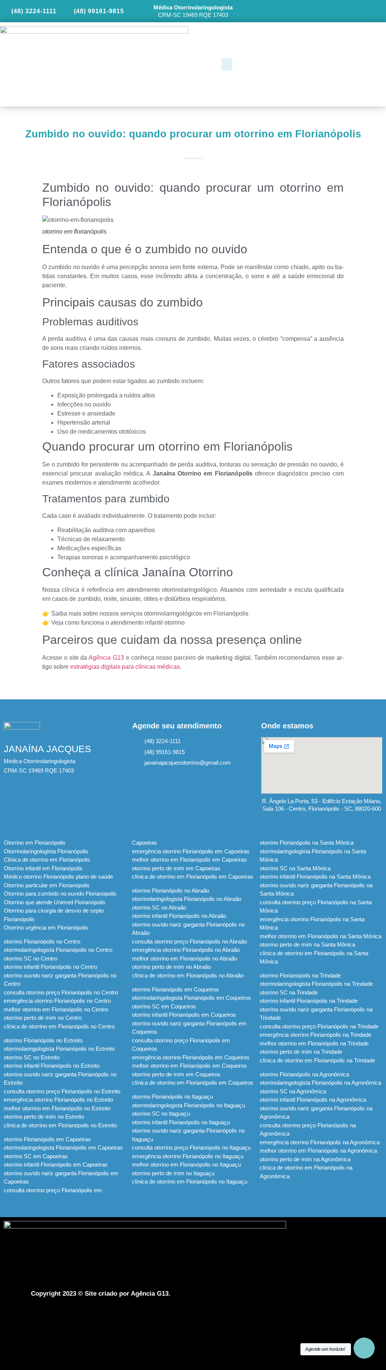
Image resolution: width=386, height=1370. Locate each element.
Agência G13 (106, 657)
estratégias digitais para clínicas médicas (125, 666)
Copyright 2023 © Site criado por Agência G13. (100, 1293)
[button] (227, 64)
